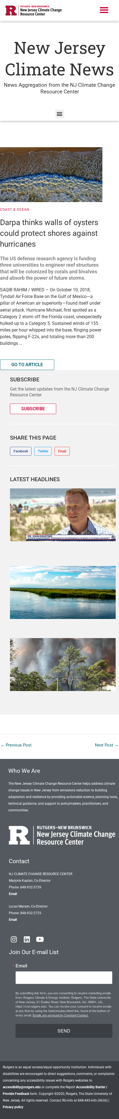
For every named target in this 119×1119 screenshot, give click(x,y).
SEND (64, 1031)
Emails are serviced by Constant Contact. (61, 1015)
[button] (104, 10)
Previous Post (16, 745)
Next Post (106, 745)
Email (13, 894)
